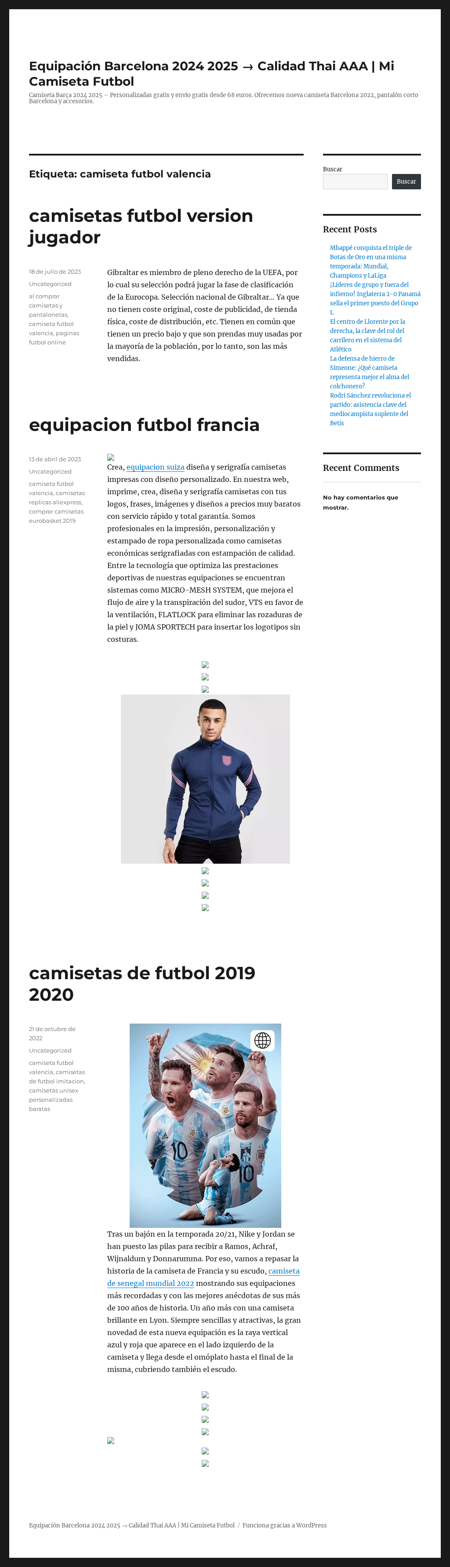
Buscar (332, 169)
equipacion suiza (156, 467)
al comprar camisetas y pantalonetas (48, 305)
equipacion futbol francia (144, 424)
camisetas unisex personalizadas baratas (53, 1099)
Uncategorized (50, 283)
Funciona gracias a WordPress (285, 1525)
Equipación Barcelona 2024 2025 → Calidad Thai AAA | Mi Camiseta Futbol (132, 1525)
